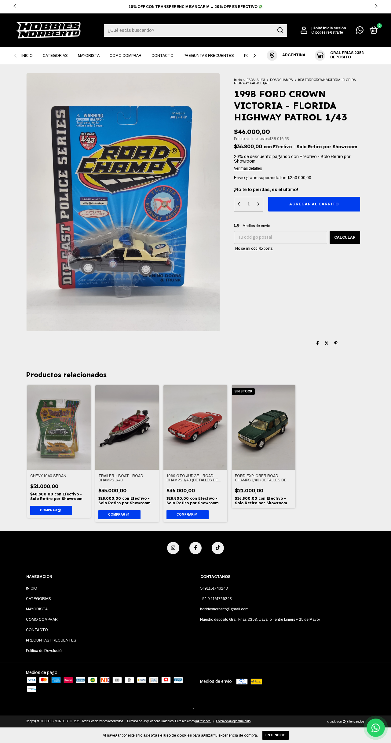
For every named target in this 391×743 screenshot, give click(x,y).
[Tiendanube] (346, 722)
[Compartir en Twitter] (326, 343)
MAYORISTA (89, 55)
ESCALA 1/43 (256, 80)
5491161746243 (214, 588)
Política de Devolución (45, 651)
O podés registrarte (327, 32)
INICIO (27, 55)
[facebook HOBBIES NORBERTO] (195, 548)
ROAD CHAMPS (281, 80)
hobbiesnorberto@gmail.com (224, 609)
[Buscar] (280, 30)
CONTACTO (163, 55)
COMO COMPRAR (125, 55)
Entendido (275, 735)
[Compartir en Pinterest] (336, 343)
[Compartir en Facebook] (317, 343)
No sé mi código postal (254, 248)
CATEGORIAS (55, 55)
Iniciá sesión (334, 28)
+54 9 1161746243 (216, 599)
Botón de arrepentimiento (233, 721)
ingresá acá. (203, 721)
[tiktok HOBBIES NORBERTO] (218, 548)
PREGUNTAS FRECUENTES (209, 55)
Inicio (238, 80)
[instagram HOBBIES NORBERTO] (173, 548)
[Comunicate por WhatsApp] (360, 31)
